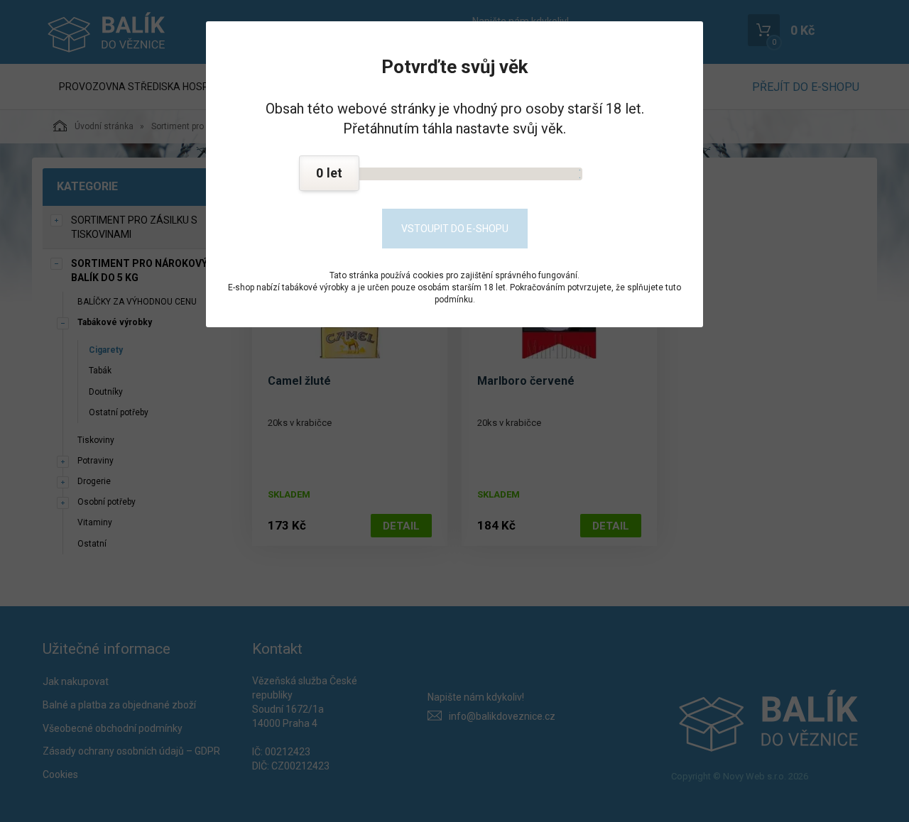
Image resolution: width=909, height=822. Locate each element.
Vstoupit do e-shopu (454, 228)
